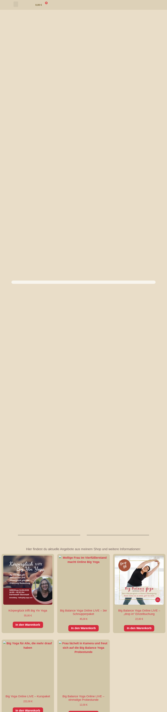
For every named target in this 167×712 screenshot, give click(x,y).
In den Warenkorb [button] (27, 624)
